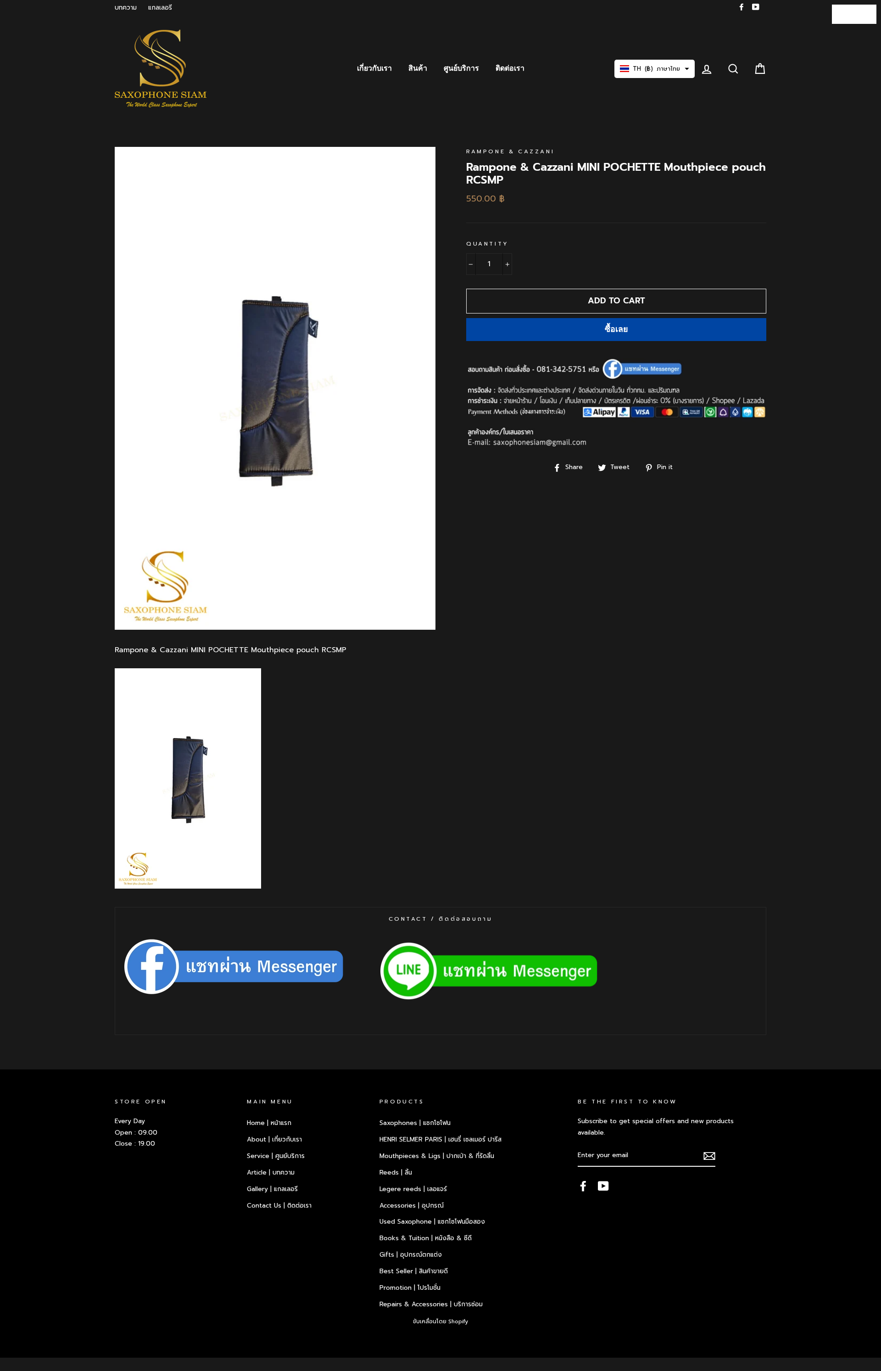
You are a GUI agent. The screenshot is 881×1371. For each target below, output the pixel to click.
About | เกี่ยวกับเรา (274, 1139)
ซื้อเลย (616, 329)
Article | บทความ (271, 1172)
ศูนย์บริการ (461, 68)
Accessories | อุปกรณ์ (411, 1205)
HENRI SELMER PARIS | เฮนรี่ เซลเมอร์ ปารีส (440, 1139)
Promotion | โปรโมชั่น (409, 1288)
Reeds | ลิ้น (395, 1172)
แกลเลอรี (160, 7)
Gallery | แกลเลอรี (272, 1189)
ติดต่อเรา (510, 68)
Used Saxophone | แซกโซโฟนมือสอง (432, 1221)
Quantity (487, 244)
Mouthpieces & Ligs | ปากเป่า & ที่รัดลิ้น (436, 1156)
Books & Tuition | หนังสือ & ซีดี (425, 1238)
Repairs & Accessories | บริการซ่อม (431, 1304)
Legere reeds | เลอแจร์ (413, 1189)
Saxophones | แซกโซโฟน (415, 1123)
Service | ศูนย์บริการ (276, 1156)
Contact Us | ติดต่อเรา (279, 1205)
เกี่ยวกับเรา (374, 68)
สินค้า (417, 68)
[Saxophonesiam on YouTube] (603, 1186)
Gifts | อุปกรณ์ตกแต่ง (410, 1254)
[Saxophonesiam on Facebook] (583, 1186)
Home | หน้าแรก (269, 1123)
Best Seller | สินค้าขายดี (413, 1271)
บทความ (126, 7)
